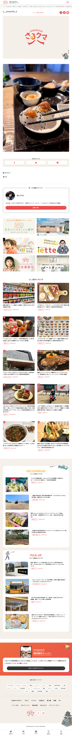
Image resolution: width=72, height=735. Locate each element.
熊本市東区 (22, 688)
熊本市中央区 (57, 685)
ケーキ (8, 688)
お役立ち (41, 700)
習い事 (49, 700)
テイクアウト (10, 685)
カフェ (43, 685)
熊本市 (31, 685)
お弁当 (56, 688)
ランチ (18, 685)
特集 (55, 700)
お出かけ (11, 733)
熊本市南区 (40, 691)
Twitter (64, 12)
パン (29, 688)
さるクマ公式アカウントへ (36, 668)
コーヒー (15, 688)
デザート (50, 688)
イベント (26, 691)
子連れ (49, 685)
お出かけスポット (17, 700)
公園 (64, 685)
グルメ (27, 700)
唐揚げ (33, 691)
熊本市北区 (63, 688)
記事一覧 (9, 6)
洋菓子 (46, 691)
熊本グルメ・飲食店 (17, 6)
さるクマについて (25, 705)
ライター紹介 (15, 705)
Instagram (43, 713)
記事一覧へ (36, 208)
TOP (4, 6)
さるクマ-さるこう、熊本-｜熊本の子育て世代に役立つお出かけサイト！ (5, 2)
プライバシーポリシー (54, 705)
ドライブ (24, 685)
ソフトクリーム (36, 688)
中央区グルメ (25, 6)
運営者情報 (35, 705)
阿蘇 (44, 688)
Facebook (61, 12)
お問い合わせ (43, 705)
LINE (67, 12)
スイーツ (37, 685)
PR (59, 700)
